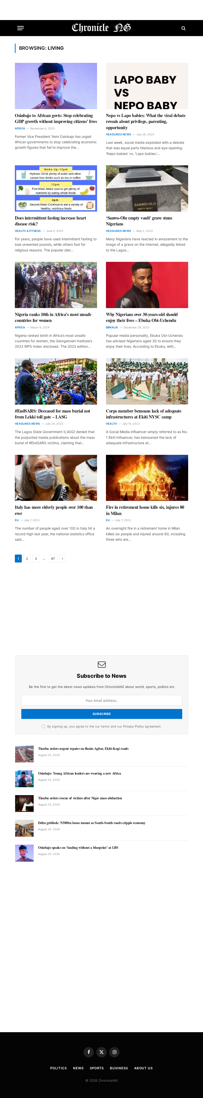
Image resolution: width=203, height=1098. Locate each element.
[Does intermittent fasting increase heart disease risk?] (56, 188)
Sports (97, 1068)
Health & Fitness (28, 231)
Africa (20, 128)
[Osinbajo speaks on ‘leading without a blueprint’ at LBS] (24, 853)
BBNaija (112, 327)
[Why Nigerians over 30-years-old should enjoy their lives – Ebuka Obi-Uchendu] (147, 285)
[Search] (183, 28)
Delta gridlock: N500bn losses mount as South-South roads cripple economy (92, 822)
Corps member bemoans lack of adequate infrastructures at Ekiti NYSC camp (143, 414)
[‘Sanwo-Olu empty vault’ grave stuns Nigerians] (147, 188)
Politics (58, 1068)
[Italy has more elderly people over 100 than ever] (56, 478)
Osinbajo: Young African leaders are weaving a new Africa (79, 773)
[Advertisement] (101, 609)
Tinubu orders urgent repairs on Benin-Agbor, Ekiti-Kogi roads (83, 748)
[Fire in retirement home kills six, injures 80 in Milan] (147, 478)
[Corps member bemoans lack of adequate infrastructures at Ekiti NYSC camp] (147, 381)
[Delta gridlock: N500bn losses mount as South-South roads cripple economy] (24, 828)
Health (111, 423)
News (78, 1068)
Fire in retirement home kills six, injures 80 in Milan (145, 510)
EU (17, 520)
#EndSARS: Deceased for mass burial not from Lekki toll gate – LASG (52, 414)
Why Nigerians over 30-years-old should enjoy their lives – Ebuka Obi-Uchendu (142, 317)
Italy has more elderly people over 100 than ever (54, 510)
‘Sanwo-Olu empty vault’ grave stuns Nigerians (139, 221)
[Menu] (20, 28)
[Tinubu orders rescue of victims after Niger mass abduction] (24, 803)
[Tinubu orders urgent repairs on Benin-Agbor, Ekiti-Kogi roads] (24, 754)
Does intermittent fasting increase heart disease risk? (50, 221)
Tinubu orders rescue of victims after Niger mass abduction (80, 798)
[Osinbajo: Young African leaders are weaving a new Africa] (24, 778)
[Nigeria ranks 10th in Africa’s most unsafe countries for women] (56, 285)
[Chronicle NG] (102, 28)
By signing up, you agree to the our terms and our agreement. (103, 726)
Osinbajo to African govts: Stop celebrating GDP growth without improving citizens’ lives (56, 118)
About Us (143, 1068)
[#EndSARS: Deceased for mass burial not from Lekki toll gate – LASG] (56, 381)
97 (53, 559)
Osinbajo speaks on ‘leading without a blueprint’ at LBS (78, 847)
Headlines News (118, 134)
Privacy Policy (133, 726)
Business (119, 1068)
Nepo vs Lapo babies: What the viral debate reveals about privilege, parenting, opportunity (145, 121)
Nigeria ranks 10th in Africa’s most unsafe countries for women (53, 317)
